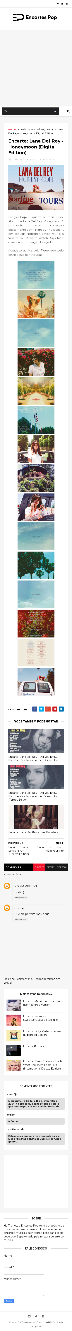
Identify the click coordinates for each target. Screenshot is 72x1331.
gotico (10, 1114)
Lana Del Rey (37, 129)
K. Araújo (12, 1094)
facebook (61, 867)
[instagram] (67, 4)
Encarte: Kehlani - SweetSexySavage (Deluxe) (41, 1018)
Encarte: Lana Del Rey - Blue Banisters (33, 832)
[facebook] (58, 4)
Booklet (23, 129)
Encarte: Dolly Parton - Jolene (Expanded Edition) (42, 1033)
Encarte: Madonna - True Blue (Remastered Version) (42, 1003)
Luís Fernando (15, 1129)
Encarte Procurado (35, 1046)
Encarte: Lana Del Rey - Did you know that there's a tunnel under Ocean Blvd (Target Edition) (33, 796)
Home (12, 129)
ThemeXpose (28, 1322)
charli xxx (20, 908)
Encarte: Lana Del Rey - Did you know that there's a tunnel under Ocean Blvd (33, 758)
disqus (50, 867)
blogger (39, 867)
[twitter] (62, 4)
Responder (21, 897)
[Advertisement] (36, 68)
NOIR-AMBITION (25, 886)
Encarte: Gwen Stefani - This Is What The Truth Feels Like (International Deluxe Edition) (42, 1065)
